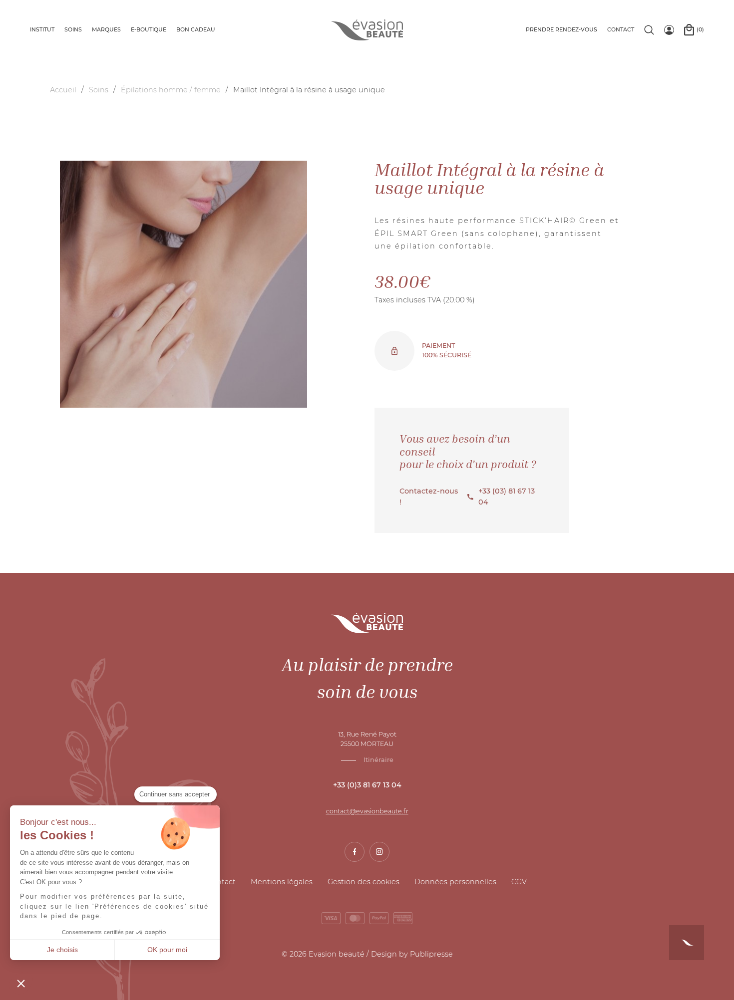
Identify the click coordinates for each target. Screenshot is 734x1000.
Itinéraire (378, 759)
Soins (73, 29)
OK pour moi (167, 950)
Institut (42, 29)
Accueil (63, 89)
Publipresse (431, 954)
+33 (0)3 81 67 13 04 (367, 784)
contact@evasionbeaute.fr (367, 811)
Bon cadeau (195, 29)
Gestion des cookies (363, 881)
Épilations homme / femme (171, 89)
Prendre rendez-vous (561, 29)
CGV (519, 881)
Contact (620, 29)
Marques (106, 29)
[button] (21, 983)
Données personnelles (455, 881)
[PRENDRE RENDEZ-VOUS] (686, 942)
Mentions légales (282, 881)
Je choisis (62, 950)
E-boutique (148, 29)
